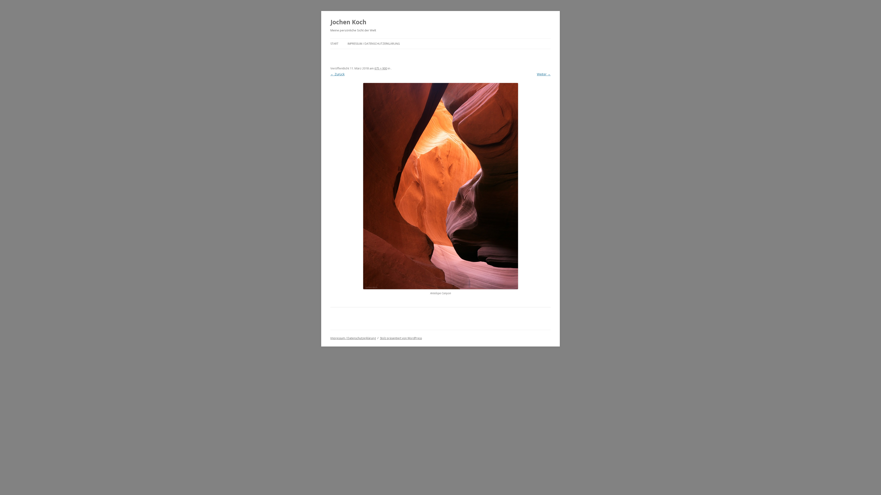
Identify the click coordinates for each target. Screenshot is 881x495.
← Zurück (337, 74)
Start (334, 44)
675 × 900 (380, 68)
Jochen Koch (348, 22)
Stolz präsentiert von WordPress (401, 338)
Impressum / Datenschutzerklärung (374, 44)
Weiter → (544, 74)
